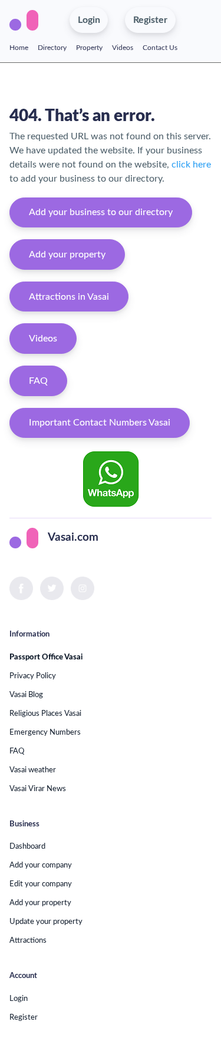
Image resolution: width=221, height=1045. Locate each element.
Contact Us (160, 47)
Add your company (40, 865)
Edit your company (40, 884)
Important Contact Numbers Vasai (99, 422)
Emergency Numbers (45, 732)
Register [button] (150, 20)
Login (18, 998)
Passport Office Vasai (46, 657)
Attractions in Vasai (69, 297)
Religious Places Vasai (45, 713)
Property (89, 47)
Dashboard (27, 846)
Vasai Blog (26, 695)
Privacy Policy (32, 676)
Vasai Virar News (37, 789)
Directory (52, 47)
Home (18, 47)
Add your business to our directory (101, 212)
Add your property (67, 254)
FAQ (38, 381)
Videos (122, 47)
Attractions (28, 940)
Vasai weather (32, 770)
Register (23, 1017)
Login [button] (89, 20)
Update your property (46, 921)
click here (191, 164)
